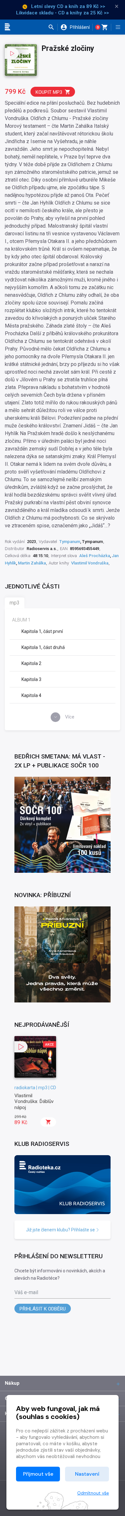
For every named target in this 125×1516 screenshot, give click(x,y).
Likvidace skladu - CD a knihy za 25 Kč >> (62, 13)
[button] (53, 27)
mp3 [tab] (15, 603)
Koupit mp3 (49, 92)
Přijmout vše (38, 1474)
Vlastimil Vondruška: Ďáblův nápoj (34, 1101)
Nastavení (87, 1474)
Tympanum (69, 541)
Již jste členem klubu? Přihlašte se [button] (61, 1229)
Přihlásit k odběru (43, 1309)
